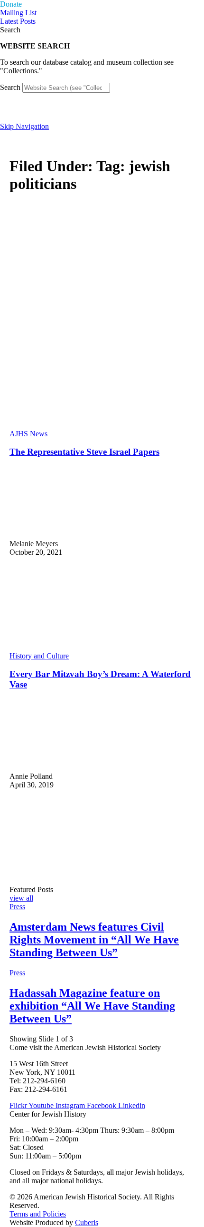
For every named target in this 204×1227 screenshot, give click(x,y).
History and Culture (39, 656)
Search (10, 87)
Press (17, 907)
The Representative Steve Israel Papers (84, 452)
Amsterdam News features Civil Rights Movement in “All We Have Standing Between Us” (94, 940)
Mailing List (18, 13)
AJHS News (28, 434)
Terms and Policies (37, 1214)
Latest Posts (18, 21)
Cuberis (86, 1222)
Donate (11, 4)
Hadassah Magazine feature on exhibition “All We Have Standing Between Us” (92, 1006)
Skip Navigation (24, 126)
